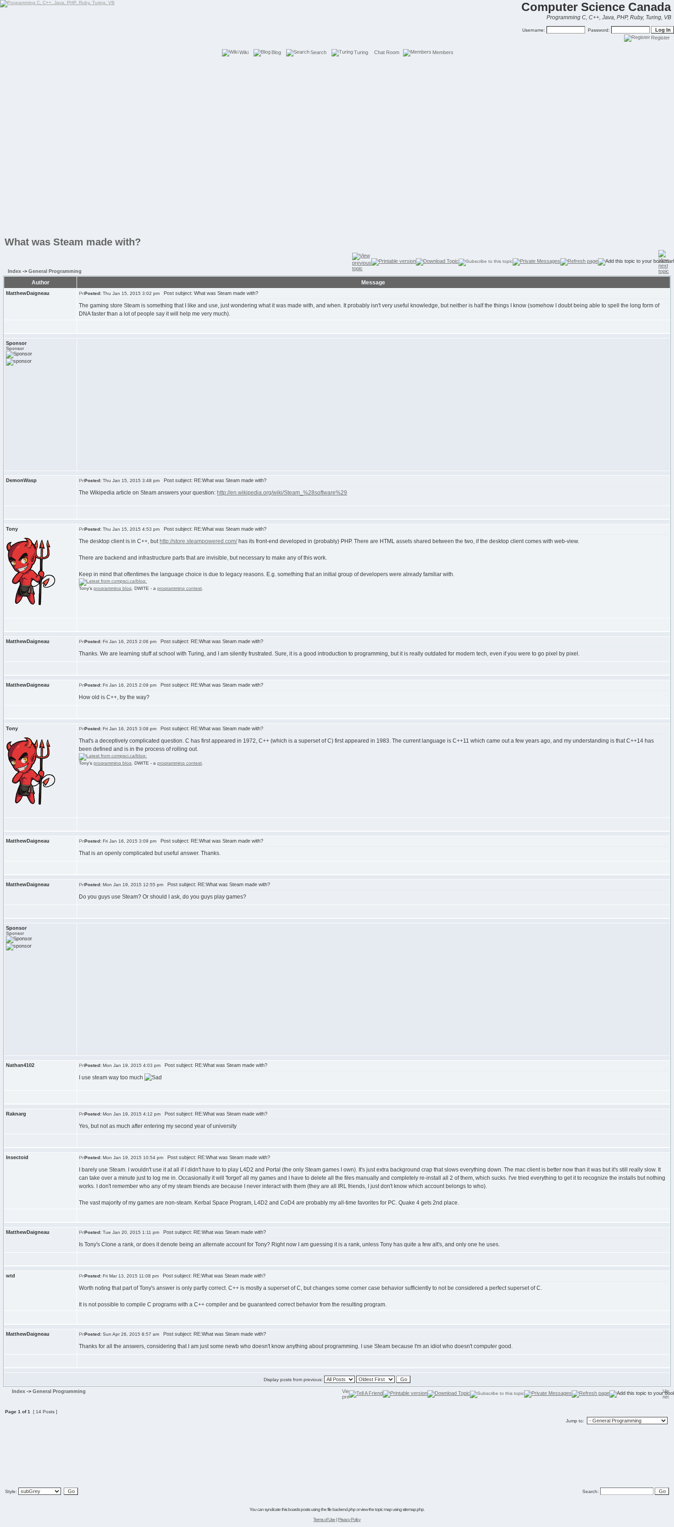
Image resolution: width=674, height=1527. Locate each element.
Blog (276, 52)
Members (442, 52)
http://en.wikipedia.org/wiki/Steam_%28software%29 (282, 492)
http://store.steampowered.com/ (198, 541)
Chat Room (386, 52)
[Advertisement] (337, 78)
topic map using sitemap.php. (400, 1509)
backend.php (343, 1509)
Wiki (244, 52)
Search (318, 52)
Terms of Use (324, 1519)
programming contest (179, 588)
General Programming (55, 271)
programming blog (113, 588)
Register (660, 37)
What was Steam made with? (73, 242)
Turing (361, 52)
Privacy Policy (349, 1519)
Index (14, 271)
